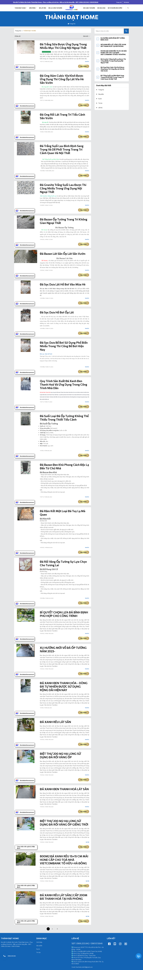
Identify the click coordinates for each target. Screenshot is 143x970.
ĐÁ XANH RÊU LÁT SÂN (55, 722)
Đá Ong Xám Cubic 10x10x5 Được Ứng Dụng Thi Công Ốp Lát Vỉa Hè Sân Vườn (62, 79)
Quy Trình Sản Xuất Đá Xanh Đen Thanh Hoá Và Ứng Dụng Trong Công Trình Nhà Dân (63, 384)
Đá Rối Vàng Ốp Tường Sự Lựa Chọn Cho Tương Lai (63, 563)
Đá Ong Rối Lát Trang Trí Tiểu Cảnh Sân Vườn (62, 116)
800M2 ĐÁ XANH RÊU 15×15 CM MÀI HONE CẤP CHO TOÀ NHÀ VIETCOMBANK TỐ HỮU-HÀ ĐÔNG (64, 859)
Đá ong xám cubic (47, 87)
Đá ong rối (45, 122)
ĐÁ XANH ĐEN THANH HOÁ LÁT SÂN (64, 789)
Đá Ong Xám (101, 8)
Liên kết (111, 938)
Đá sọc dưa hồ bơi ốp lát (57, 312)
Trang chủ (18, 30)
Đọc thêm (84, 66)
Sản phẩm (32, 8)
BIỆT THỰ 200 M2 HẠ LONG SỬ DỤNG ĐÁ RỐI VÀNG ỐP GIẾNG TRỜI (64, 822)
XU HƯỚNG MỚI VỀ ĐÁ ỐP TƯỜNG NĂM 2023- (63, 649)
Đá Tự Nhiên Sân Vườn (115, 8)
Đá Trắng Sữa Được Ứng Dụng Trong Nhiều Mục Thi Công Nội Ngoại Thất (63, 45)
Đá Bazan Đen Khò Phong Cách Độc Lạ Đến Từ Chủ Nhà (64, 466)
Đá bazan (44, 260)
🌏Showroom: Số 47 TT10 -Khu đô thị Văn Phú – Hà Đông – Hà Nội (88, 955)
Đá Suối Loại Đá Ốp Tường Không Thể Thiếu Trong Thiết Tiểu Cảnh (64, 417)
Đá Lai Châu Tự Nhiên (55, 8)
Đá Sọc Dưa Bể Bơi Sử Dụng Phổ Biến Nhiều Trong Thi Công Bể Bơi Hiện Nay (64, 346)
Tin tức (87, 61)
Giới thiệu (39, 942)
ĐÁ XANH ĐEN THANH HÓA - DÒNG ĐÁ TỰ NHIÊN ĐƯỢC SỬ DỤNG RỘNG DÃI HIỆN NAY (63, 686)
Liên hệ (100, 107)
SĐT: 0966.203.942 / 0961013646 (87, 943)
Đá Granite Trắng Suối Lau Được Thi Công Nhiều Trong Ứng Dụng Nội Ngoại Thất (63, 188)
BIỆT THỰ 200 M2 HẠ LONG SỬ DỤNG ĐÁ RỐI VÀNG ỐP (60, 755)
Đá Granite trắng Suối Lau (48, 196)
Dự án (87, 842)
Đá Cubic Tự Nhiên (89, 8)
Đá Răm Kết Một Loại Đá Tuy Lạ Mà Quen (62, 512)
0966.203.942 (12, 956)
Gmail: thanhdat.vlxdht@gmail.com (82, 967)
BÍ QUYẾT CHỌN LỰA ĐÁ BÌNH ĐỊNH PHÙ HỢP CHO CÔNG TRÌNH (64, 613)
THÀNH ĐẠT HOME (20, 8)
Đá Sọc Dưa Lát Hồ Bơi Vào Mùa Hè (62, 284)
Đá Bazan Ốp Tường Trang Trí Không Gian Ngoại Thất (63, 221)
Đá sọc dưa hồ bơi (47, 316)
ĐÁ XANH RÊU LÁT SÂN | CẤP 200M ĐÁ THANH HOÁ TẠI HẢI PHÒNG (63, 896)
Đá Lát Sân (42, 8)
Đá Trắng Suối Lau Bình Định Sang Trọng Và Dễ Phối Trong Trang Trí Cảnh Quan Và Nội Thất (61, 149)
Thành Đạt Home (10, 938)
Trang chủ (119, 2)
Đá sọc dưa (43, 288)
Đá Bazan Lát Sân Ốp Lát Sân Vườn (62, 253)
